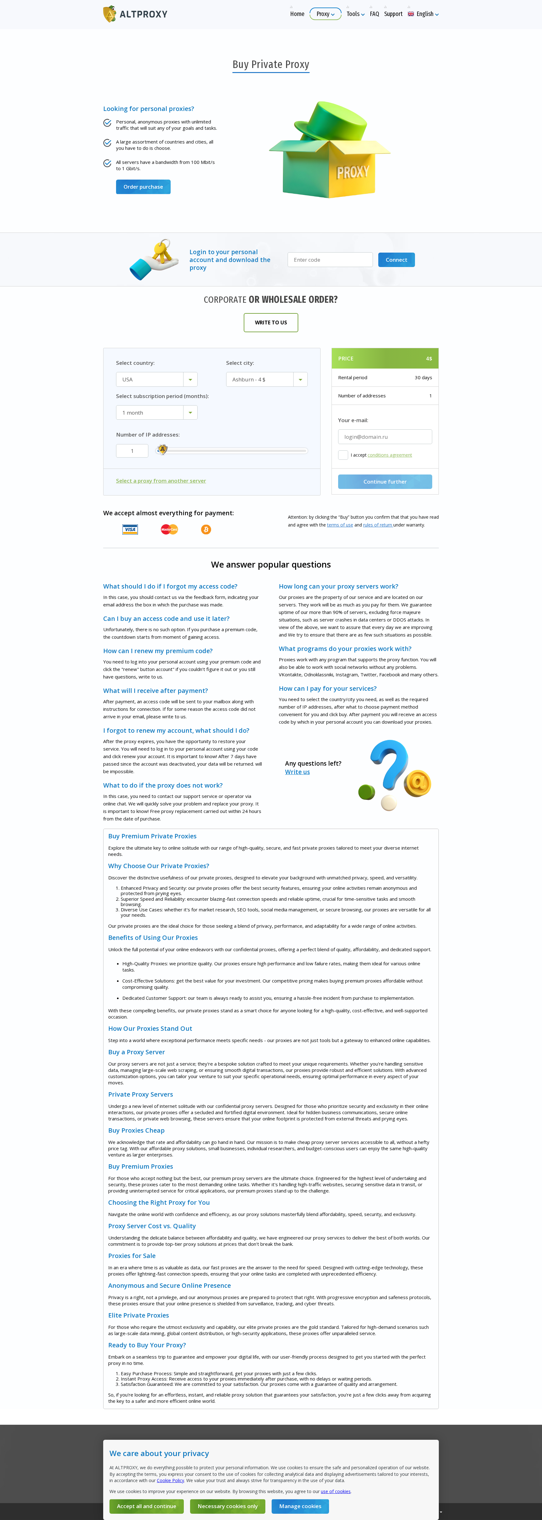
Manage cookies (300, 1506)
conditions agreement (390, 455)
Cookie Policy (170, 1480)
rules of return (378, 525)
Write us (297, 772)
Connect (396, 259)
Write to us (271, 322)
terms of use (340, 525)
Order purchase (143, 186)
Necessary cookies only (228, 1506)
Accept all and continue (146, 1506)
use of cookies (336, 1491)
